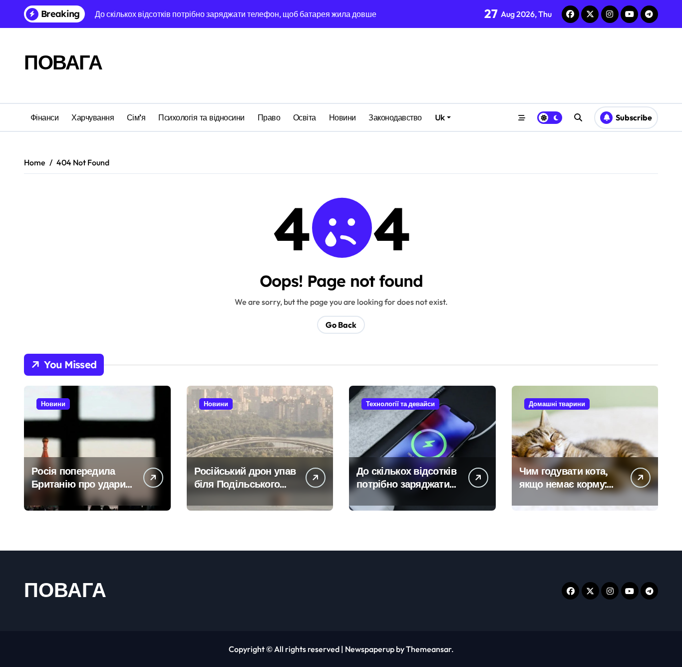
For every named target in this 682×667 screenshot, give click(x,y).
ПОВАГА (63, 61)
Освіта (304, 117)
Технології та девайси (400, 404)
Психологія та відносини (201, 117)
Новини (342, 117)
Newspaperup (369, 649)
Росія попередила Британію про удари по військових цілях (78, 484)
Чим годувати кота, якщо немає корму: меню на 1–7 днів (563, 484)
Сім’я (136, 117)
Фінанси (44, 117)
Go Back (341, 325)
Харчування (92, 117)
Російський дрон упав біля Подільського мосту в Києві (245, 484)
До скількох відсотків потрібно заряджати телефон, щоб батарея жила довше (406, 490)
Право (269, 117)
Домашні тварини (557, 404)
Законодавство (395, 117)
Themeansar (428, 649)
